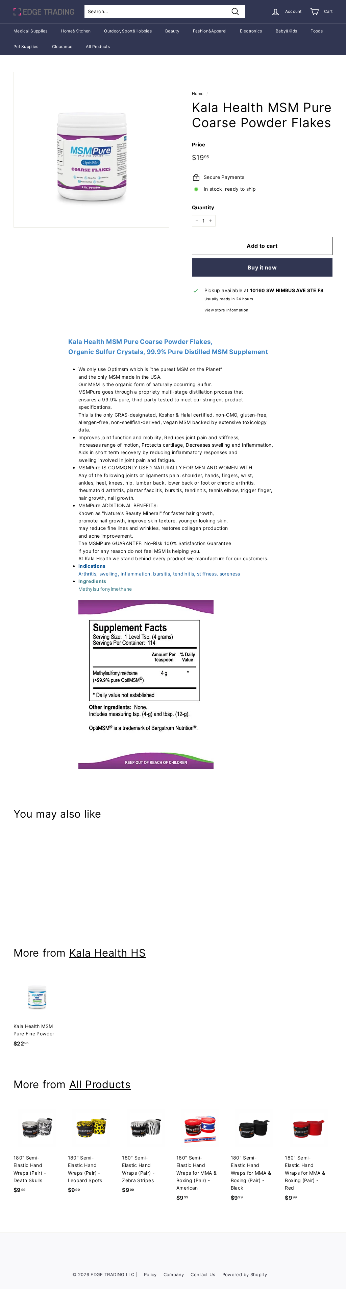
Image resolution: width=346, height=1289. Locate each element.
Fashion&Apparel (210, 30)
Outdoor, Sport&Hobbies (128, 30)
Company (174, 1274)
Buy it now (262, 267)
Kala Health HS (107, 952)
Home (197, 93)
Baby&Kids (286, 30)
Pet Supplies (26, 46)
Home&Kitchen (76, 30)
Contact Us (203, 1274)
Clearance (62, 46)
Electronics (251, 30)
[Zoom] (91, 149)
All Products (98, 46)
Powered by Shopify (244, 1274)
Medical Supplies (31, 30)
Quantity (203, 207)
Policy (150, 1274)
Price (198, 144)
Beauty (172, 30)
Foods (317, 30)
